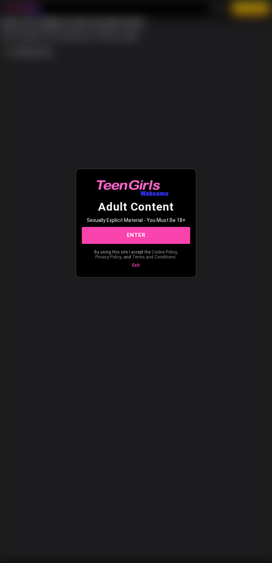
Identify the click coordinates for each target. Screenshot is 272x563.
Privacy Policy (108, 257)
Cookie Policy (164, 252)
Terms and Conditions (154, 257)
